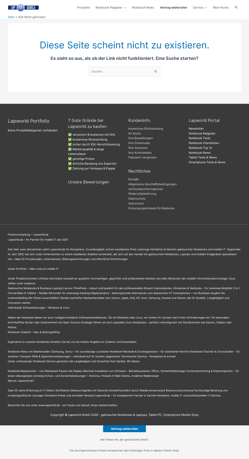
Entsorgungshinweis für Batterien (151, 208)
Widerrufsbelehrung (142, 193)
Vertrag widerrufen (124, 429)
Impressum (136, 203)
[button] (236, 7)
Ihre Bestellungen (140, 138)
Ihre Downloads (139, 143)
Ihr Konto (134, 133)
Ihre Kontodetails (140, 152)
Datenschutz (137, 198)
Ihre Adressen (138, 148)
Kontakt (133, 179)
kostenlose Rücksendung (145, 128)
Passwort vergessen (142, 157)
